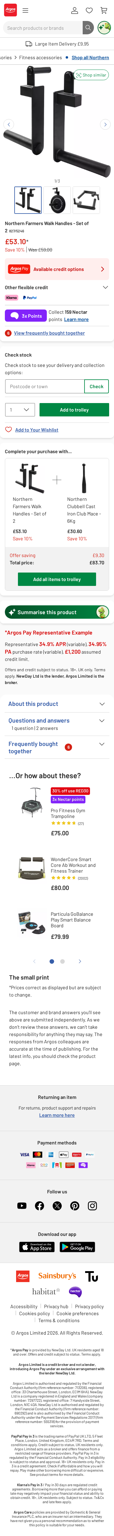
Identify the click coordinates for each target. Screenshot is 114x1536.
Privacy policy (89, 1306)
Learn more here (57, 1115)
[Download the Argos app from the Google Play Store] (77, 1251)
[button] (91, 75)
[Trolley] (103, 10)
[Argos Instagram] (92, 1206)
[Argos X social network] (57, 1206)
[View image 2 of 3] (57, 200)
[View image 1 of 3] (28, 200)
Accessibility (23, 1306)
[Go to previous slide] (8, 124)
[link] (57, 331)
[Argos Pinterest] (74, 1206)
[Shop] (25, 10)
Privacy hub (56, 1306)
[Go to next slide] (105, 124)
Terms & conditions (59, 1320)
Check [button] (96, 386)
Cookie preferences (78, 1313)
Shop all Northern (90, 57)
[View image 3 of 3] (86, 200)
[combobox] (43, 27)
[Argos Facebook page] (39, 1206)
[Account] (74, 10)
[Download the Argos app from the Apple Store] (37, 1251)
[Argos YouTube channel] (22, 1206)
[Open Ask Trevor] (104, 27)
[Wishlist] (89, 10)
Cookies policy (34, 1313)
